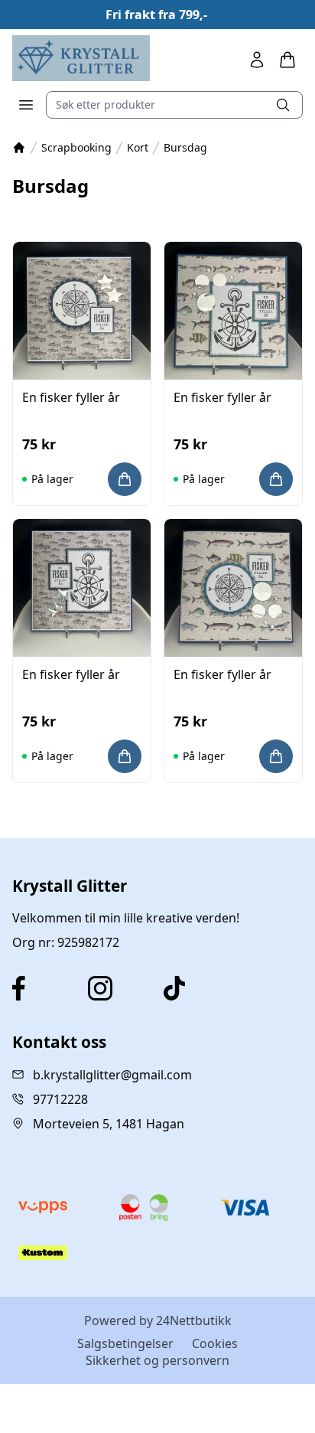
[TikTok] (195, 988)
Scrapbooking (76, 147)
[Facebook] (44, 988)
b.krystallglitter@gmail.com (112, 1074)
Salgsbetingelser (125, 1343)
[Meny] (26, 105)
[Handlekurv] (287, 59)
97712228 (60, 1099)
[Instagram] (119, 988)
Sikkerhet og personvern (157, 1360)
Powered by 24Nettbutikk (158, 1320)
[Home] (81, 58)
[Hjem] (19, 148)
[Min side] (257, 59)
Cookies (215, 1343)
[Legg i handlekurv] (124, 479)
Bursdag (185, 147)
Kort (137, 147)
